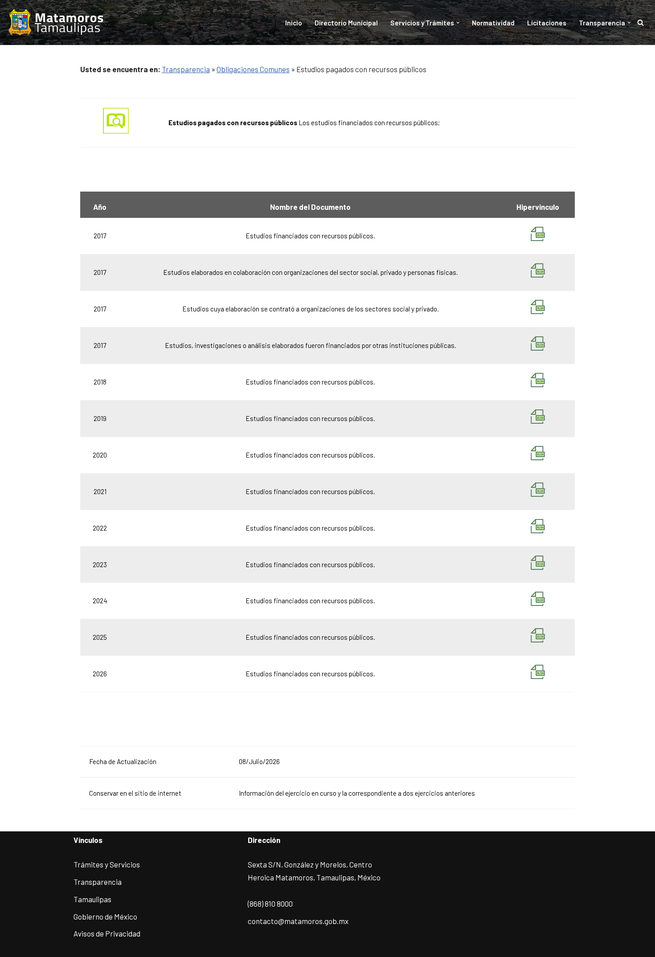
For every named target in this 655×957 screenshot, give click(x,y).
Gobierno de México (105, 916)
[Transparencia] (57, 22)
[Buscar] (640, 22)
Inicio (293, 23)
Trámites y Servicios (107, 864)
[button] (458, 23)
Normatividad (493, 23)
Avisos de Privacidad (107, 933)
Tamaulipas (92, 899)
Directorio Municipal (346, 23)
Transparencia (186, 69)
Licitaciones (546, 23)
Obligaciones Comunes (253, 69)
